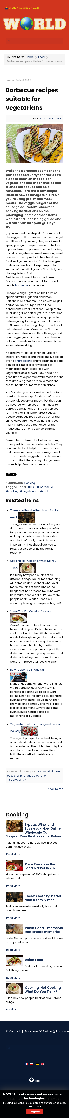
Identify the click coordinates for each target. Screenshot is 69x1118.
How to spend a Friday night (28, 670)
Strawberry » (17, 780)
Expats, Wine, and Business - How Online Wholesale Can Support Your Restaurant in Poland (34, 830)
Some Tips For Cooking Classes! (31, 611)
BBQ (33, 487)
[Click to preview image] (34, 143)
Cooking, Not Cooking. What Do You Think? (43, 989)
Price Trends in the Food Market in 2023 (41, 866)
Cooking (29, 483)
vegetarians (30, 491)
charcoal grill (23, 361)
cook (45, 491)
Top (37, 1081)
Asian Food (34, 960)
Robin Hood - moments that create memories (44, 930)
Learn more (34, 1106)
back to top (55, 789)
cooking (13, 491)
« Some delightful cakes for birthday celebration (33, 774)
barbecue (21, 285)
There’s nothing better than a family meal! (43, 898)
